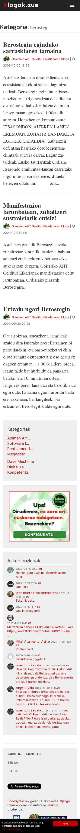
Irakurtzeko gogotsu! (30, 659)
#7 (39, 655)
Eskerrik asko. (25, 600)
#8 (67, 665)
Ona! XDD (22, 587)
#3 (27, 597)
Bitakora (52, 805)
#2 (39, 583)
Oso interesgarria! (28, 610)
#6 (17, 645)
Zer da (12, 762)
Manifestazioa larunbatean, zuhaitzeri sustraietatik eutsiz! (35, 211)
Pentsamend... (20, 448)
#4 (38, 607)
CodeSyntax (16, 801)
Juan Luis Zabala (28, 665)
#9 (58, 688)
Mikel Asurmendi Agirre (33, 641)
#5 (29, 623)
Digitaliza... (17, 467)
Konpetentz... (19, 472)
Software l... (18, 443)
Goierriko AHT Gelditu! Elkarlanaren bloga (40, 59)
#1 (40, 569)
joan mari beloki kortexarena (37, 592)
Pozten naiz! (24, 649)
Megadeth (16, 454)
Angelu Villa (25, 687)
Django (65, 801)
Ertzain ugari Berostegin (36, 308)
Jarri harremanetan (24, 754)
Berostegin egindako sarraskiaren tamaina (32, 47)
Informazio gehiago (11, 829)
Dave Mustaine (20, 461)
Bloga (12, 771)
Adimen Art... (19, 438)
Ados (65, 823)
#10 (66, 711)
